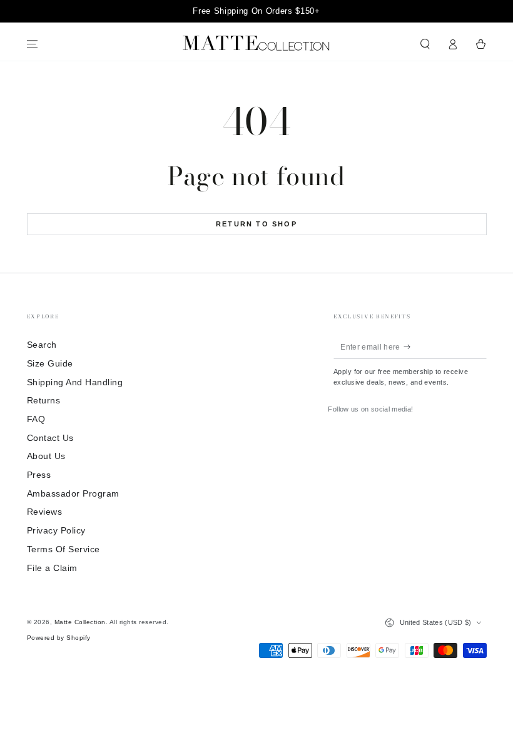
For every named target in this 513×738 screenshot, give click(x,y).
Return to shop (256, 224)
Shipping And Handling (75, 382)
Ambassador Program (73, 493)
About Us (46, 456)
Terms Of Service (63, 549)
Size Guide (50, 363)
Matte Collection (80, 622)
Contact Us (50, 438)
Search (42, 345)
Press (39, 475)
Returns (44, 400)
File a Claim (52, 568)
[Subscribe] (410, 346)
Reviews (45, 512)
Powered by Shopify (59, 637)
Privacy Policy (56, 530)
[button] (425, 44)
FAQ (36, 419)
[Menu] (32, 44)
